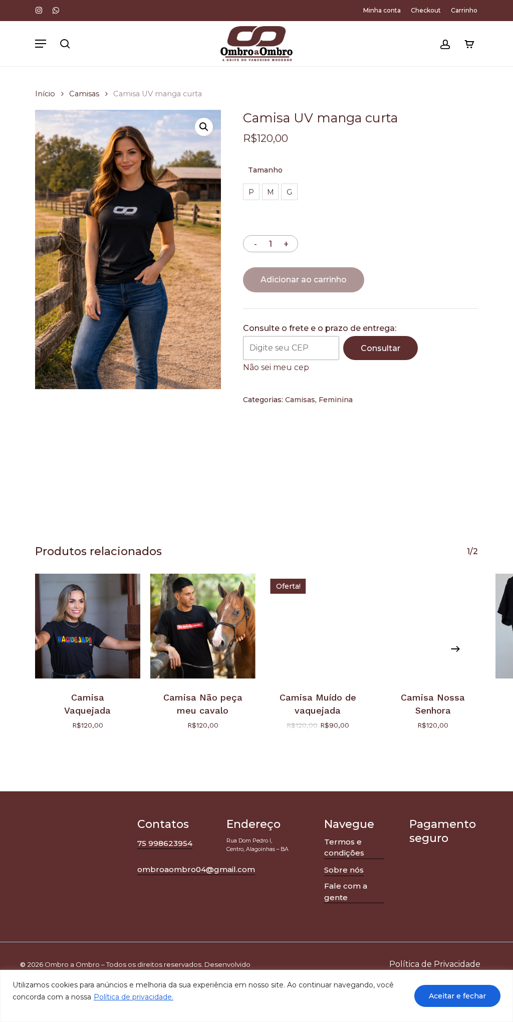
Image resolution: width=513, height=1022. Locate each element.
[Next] (455, 649)
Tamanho (265, 170)
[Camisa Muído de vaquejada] (318, 626)
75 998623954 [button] (164, 843)
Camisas (84, 93)
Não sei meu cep (276, 367)
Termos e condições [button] (344, 847)
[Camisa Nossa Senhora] (432, 626)
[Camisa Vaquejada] (87, 626)
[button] (40, 44)
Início (45, 93)
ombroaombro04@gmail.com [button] (196, 869)
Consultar (380, 348)
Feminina (336, 399)
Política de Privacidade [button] (434, 964)
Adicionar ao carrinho (304, 279)
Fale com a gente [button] (345, 891)
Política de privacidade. (133, 996)
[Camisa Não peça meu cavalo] (202, 626)
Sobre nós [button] (344, 870)
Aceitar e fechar (457, 995)
